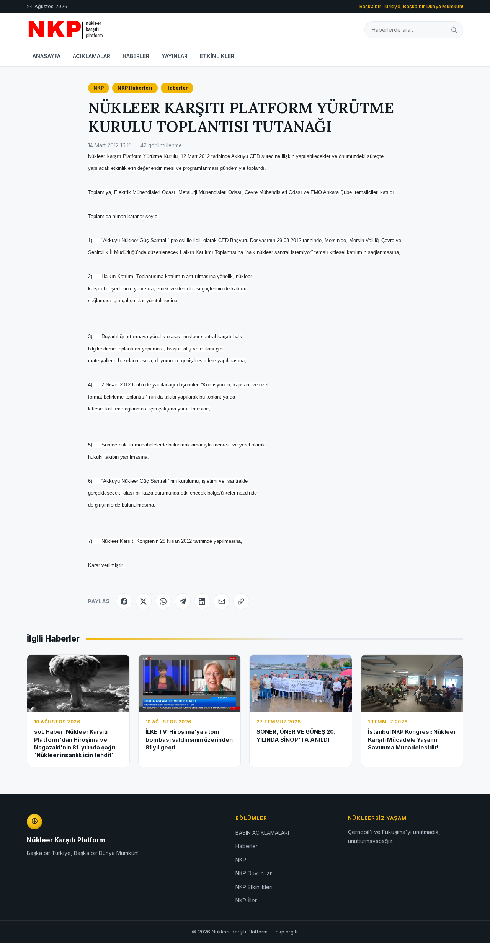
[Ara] (454, 29)
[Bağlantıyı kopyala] (241, 601)
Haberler (177, 88)
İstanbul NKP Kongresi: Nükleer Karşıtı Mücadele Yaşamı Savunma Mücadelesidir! (412, 739)
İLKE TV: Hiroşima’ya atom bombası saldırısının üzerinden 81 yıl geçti (189, 739)
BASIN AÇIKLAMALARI (262, 832)
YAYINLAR (175, 56)
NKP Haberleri (135, 88)
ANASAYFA (46, 56)
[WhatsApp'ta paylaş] (163, 601)
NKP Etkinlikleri (254, 887)
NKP (98, 88)
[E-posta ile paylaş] (222, 601)
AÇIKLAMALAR (91, 56)
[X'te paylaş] (144, 601)
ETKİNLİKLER (217, 56)
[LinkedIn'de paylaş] (202, 601)
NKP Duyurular (253, 873)
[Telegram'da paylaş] (183, 601)
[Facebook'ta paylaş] (124, 601)
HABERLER (135, 56)
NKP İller (246, 900)
